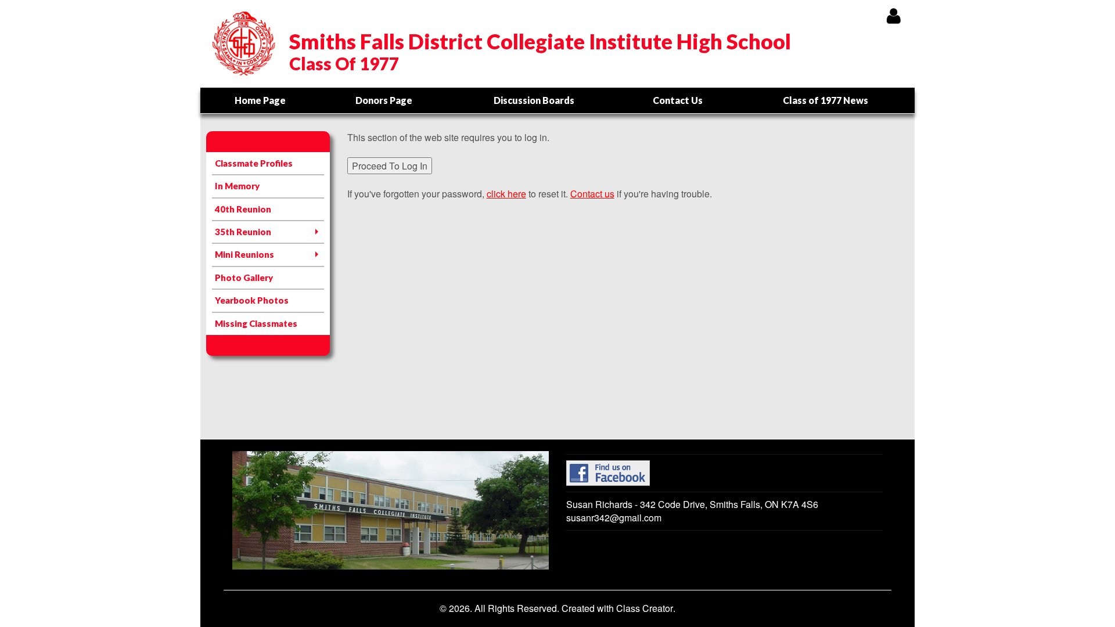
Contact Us (678, 100)
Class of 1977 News (825, 100)
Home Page (260, 100)
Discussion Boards (534, 100)
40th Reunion (243, 209)
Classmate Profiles (254, 163)
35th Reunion (243, 231)
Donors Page (383, 100)
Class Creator (644, 608)
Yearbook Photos (252, 300)
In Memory (237, 186)
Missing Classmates (256, 323)
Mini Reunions (244, 254)
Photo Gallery (244, 277)
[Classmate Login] (893, 15)
